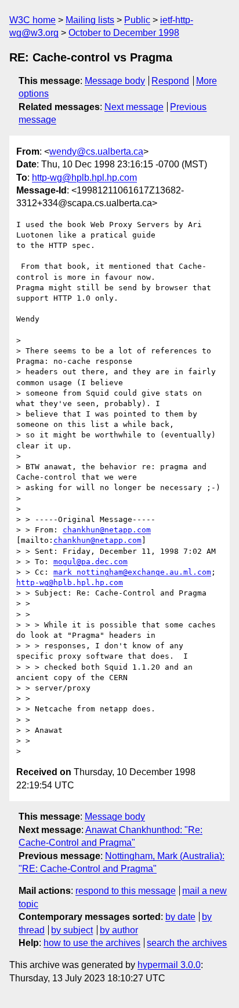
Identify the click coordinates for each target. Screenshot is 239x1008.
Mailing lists (90, 20)
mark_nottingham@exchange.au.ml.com (132, 572)
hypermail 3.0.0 (169, 965)
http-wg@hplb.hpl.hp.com (84, 177)
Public (137, 20)
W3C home (32, 20)
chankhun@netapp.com (107, 529)
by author (119, 930)
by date (180, 917)
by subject (72, 930)
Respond (170, 81)
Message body (115, 81)
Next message (134, 107)
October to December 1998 (123, 33)
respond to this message (125, 891)
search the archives (187, 943)
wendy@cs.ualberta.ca (96, 151)
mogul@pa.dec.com (90, 561)
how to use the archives (92, 943)
